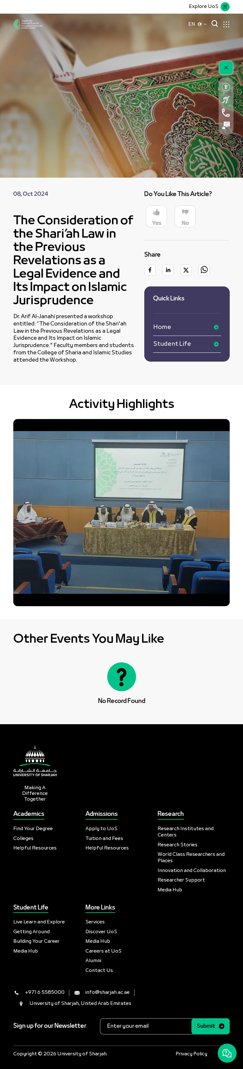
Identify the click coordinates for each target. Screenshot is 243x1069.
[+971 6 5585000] (226, 112)
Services (95, 922)
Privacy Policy (191, 1054)
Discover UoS (101, 932)
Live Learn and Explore (39, 922)
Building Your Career (36, 941)
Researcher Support (181, 880)
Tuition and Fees (104, 839)
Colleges (23, 839)
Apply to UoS (101, 829)
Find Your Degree (33, 829)
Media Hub (170, 890)
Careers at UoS (103, 951)
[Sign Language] (226, 99)
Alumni (93, 961)
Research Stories (177, 845)
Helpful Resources (35, 848)
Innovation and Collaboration (192, 871)
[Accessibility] (226, 87)
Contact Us (99, 970)
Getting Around (31, 932)
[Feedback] (226, 125)
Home (162, 327)
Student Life (172, 344)
